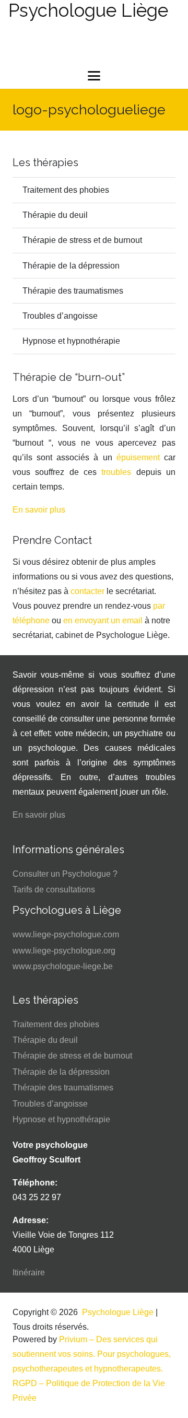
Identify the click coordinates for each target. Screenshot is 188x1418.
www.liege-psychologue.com (66, 934)
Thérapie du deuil (55, 215)
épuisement (138, 457)
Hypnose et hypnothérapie (71, 340)
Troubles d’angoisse (60, 315)
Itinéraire (29, 1272)
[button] (94, 75)
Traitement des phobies (65, 189)
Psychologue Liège (118, 1312)
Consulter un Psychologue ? (65, 873)
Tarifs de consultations (54, 889)
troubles (116, 472)
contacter (87, 591)
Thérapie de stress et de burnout (82, 240)
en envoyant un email (103, 620)
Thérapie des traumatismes (72, 290)
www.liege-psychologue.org (64, 950)
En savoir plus (39, 509)
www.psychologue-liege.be (63, 966)
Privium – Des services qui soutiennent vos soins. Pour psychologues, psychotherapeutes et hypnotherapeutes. (92, 1354)
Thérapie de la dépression (71, 265)
